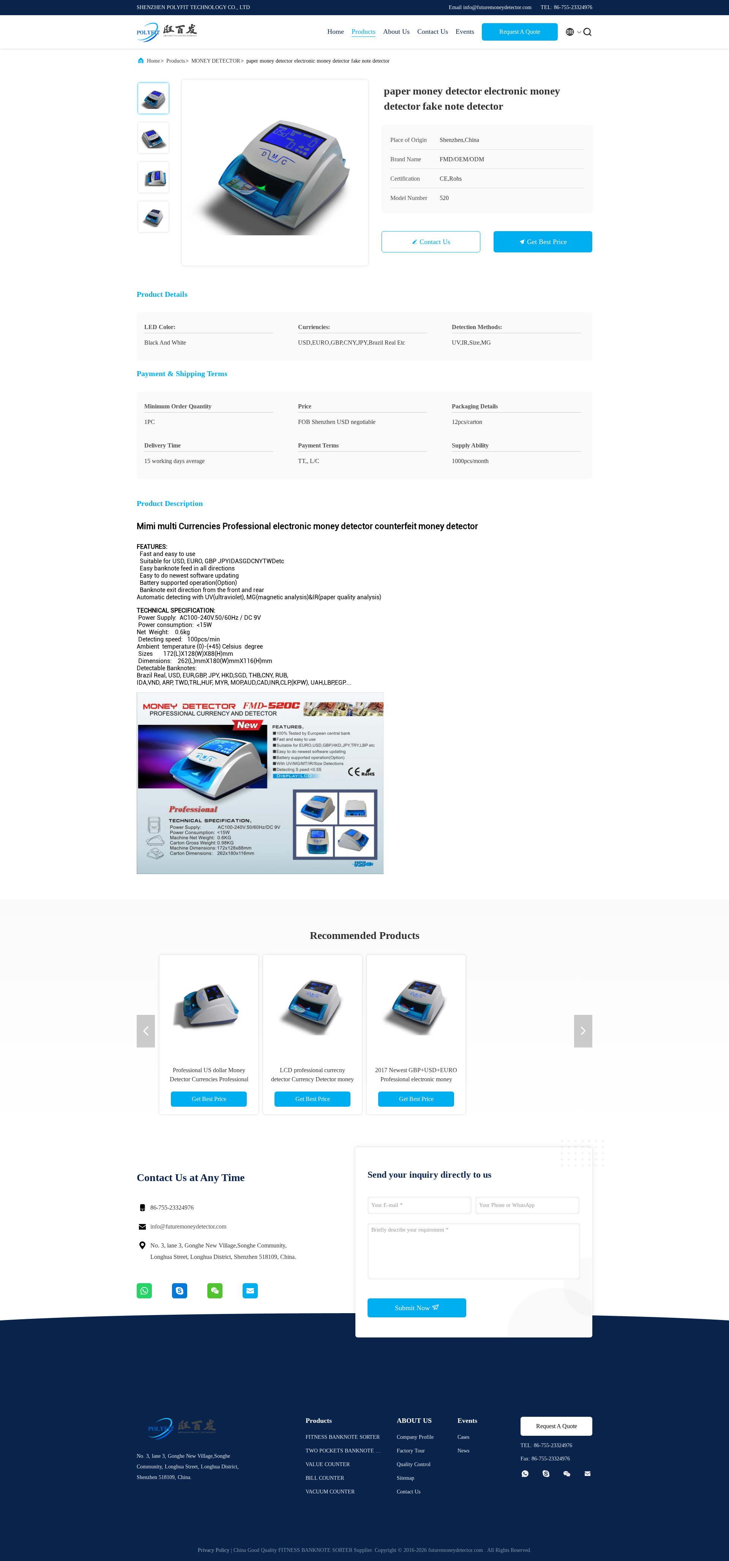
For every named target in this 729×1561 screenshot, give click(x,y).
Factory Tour (411, 1451)
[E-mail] (260, 1296)
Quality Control (414, 1464)
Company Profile (415, 1437)
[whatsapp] (154, 1296)
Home (335, 31)
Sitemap (405, 1478)
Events (465, 31)
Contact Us (432, 31)
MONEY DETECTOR (215, 61)
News (463, 1451)
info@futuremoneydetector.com (188, 1226)
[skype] (189, 1296)
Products (364, 31)
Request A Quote (519, 31)
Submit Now (413, 1308)
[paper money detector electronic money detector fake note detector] (275, 173)
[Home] (167, 31)
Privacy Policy (213, 1550)
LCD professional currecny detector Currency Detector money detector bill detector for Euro (416, 1079)
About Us (396, 31)
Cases (463, 1437)
